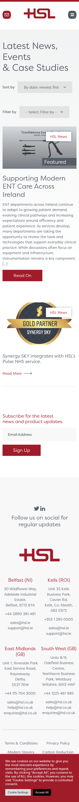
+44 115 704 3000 (20, 693)
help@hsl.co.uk (20, 707)
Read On (22, 275)
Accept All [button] (41, 792)
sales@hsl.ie (20, 622)
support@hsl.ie (20, 628)
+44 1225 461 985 (59, 693)
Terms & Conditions (21, 743)
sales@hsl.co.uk (20, 702)
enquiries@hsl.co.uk (20, 713)
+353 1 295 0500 (58, 619)
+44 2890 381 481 (20, 613)
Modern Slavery (21, 752)
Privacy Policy (58, 743)
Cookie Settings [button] (18, 792)
